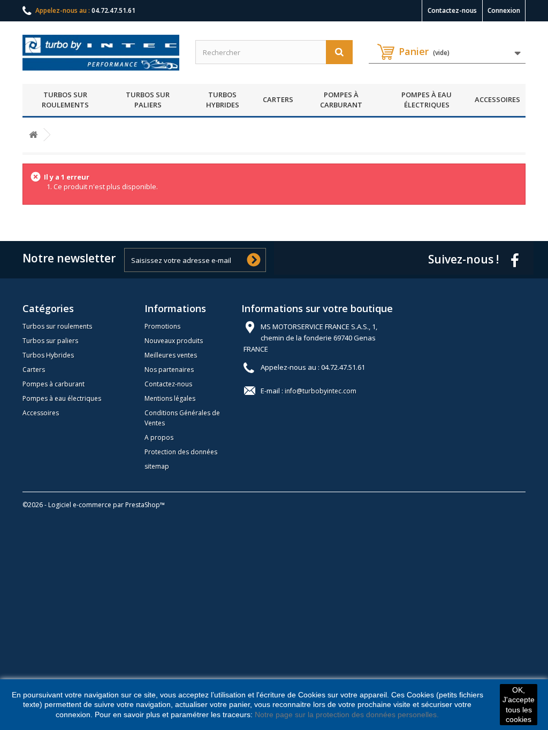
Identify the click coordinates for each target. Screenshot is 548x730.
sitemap (156, 466)
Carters (278, 99)
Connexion (504, 10)
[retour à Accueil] (33, 135)
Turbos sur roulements (65, 100)
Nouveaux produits (173, 340)
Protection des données (180, 451)
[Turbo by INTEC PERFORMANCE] (100, 53)
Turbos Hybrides (222, 100)
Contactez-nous (452, 10)
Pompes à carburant (341, 100)
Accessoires (497, 99)
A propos (158, 437)
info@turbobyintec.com (320, 390)
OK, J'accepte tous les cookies (519, 705)
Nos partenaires (169, 369)
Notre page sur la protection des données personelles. (347, 714)
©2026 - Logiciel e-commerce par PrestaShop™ (93, 504)
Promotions (162, 326)
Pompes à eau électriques (426, 100)
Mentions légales (169, 398)
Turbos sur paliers (148, 100)
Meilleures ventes (170, 355)
